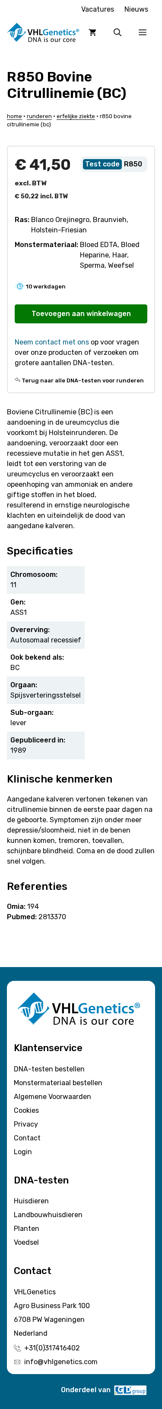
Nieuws (136, 9)
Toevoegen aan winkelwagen (81, 314)
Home (14, 116)
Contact (27, 1138)
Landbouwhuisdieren (48, 1215)
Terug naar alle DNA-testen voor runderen (83, 380)
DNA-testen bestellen (49, 1069)
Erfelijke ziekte (76, 116)
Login (23, 1152)
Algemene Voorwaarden (52, 1097)
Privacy (26, 1124)
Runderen (39, 116)
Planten (26, 1228)
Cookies (26, 1110)
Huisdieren (31, 1201)
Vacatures (97, 9)
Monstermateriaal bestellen (58, 1083)
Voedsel (26, 1242)
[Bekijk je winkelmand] (92, 32)
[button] (117, 32)
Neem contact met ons (52, 342)
